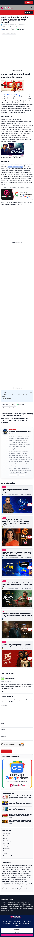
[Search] (32, 7)
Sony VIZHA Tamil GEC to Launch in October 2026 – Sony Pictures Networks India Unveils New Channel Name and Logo (16, 553)
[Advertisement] (17, 52)
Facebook (6, 29)
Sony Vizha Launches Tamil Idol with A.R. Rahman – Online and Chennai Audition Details (15, 490)
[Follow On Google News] (17, 773)
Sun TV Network (5, 26)
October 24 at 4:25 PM (6, 681)
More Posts (13, 475)
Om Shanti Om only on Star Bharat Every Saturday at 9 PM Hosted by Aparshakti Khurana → (14, 420)
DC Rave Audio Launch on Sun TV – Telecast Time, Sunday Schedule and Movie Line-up (16, 645)
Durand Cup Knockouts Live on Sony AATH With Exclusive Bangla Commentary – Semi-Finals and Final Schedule (20, 808)
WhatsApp (21, 29)
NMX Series (6, 848)
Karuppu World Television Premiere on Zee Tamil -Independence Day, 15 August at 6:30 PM (17, 584)
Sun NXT (5, 853)
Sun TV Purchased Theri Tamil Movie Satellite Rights (15, 395)
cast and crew (7, 398)
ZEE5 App (6, 843)
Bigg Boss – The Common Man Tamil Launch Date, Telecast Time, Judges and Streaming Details (17, 615)
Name (3, 723)
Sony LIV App (7, 841)
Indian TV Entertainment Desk (20, 432)
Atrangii (5, 846)
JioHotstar (6, 833)
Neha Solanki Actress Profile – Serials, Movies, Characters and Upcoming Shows (20, 796)
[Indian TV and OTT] (7, 7)
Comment (4, 705)
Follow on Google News (9, 33)
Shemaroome (7, 851)
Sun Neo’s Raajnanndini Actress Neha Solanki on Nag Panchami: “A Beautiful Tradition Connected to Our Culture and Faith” (20, 821)
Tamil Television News (25, 494)
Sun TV (15, 26)
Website (21, 475)
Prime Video (7, 836)
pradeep (7, 678)
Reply (2, 691)
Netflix (5, 838)
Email (3, 730)
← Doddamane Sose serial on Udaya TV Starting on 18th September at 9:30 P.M (17, 415)
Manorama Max (8, 856)
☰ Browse (28, 2)
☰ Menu (27, 12)
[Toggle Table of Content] (30, 392)
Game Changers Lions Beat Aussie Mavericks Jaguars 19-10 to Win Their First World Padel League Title (20, 802)
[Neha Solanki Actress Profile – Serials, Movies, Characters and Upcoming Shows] (5, 797)
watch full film (8, 400)
